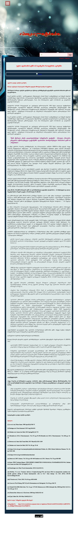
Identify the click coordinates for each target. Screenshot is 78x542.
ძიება (70, 55)
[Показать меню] (7, 3)
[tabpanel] (39, 66)
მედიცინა (67, 58)
